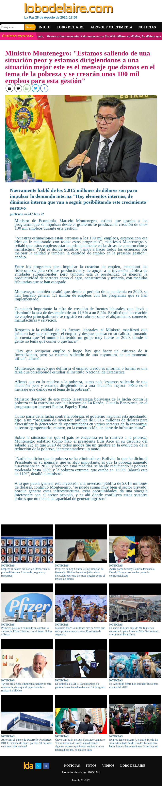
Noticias (147, 27)
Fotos (91, 765)
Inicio (45, 27)
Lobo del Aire (132, 765)
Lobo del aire (71, 27)
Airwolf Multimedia (111, 27)
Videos (108, 765)
